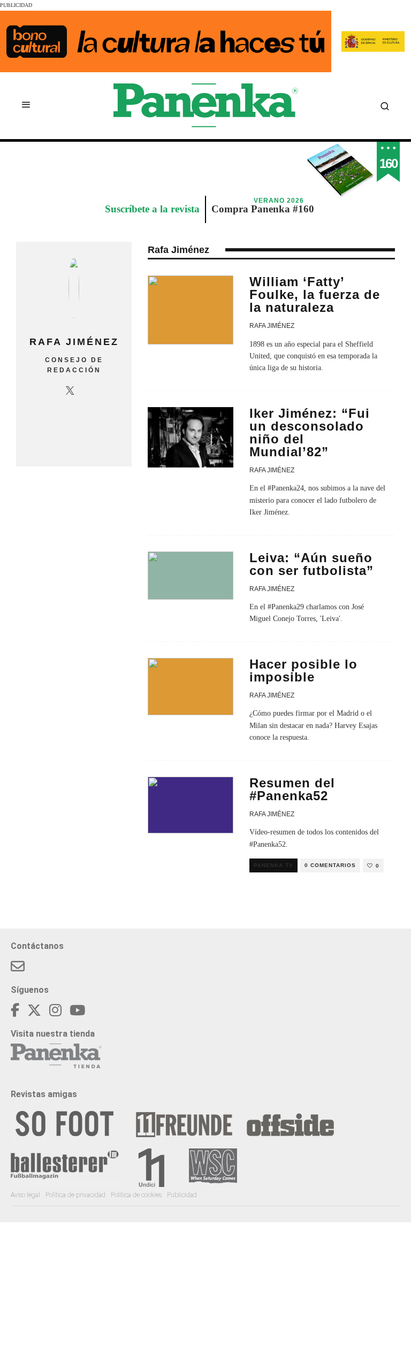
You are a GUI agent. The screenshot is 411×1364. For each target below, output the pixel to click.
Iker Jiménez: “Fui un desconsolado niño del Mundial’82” (309, 432)
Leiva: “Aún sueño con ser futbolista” (311, 564)
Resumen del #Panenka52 (292, 789)
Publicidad (182, 1195)
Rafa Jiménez (271, 325)
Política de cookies (136, 1195)
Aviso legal (25, 1195)
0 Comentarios (330, 865)
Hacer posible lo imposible (303, 670)
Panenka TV (273, 865)
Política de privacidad (75, 1195)
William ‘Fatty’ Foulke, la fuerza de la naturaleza (314, 294)
